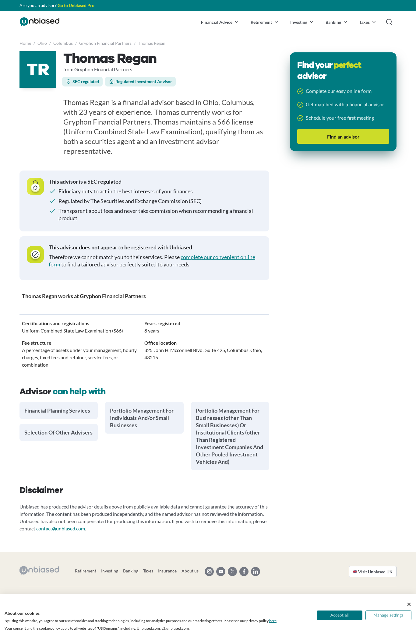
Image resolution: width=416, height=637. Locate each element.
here (273, 620)
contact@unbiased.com (60, 528)
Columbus (63, 43)
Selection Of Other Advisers (58, 432)
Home (25, 43)
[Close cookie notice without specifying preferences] (409, 604)
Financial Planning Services (57, 410)
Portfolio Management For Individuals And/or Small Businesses (142, 417)
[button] (220, 22)
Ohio (42, 43)
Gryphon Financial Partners (105, 43)
